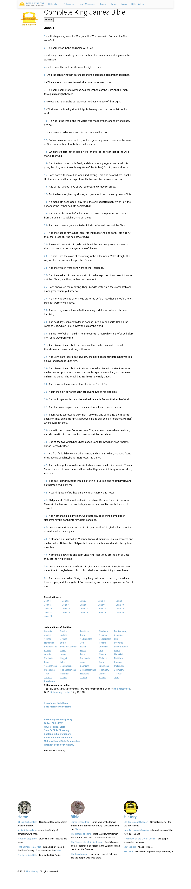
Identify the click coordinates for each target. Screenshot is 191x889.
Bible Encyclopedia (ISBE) (58, 719)
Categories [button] (69, 4)
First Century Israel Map (29, 847)
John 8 (83, 604)
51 (45, 578)
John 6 (47, 604)
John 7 (65, 604)
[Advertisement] (29, 69)
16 (45, 186)
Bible (75, 817)
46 (45, 515)
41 (45, 453)
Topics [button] (103, 4)
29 (45, 321)
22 (45, 244)
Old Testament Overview (136, 822)
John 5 (119, 601)
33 (45, 368)
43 (45, 480)
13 (45, 151)
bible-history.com (122, 688)
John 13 (84, 608)
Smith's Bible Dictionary (56, 730)
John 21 (48, 616)
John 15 (120, 608)
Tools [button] (114, 4)
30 (45, 333)
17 (45, 194)
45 (45, 500)
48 (45, 539)
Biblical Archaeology (27, 822)
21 (45, 232)
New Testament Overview (136, 830)
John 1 (47, 601)
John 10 (120, 604)
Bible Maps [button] (54, 4)
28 (45, 310)
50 (45, 566)
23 (45, 256)
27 (45, 298)
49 (45, 554)
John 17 (66, 612)
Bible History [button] (137, 4)
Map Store (129, 851)
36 (45, 399)
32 (45, 356)
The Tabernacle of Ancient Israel (87, 842)
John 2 (65, 601)
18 (45, 201)
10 (45, 120)
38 (45, 414)
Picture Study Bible (27, 838)
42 (45, 465)
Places (78, 829)
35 (45, 391)
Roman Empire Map (80, 822)
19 (45, 213)
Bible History (31, 871)
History (130, 817)
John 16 (48, 612)
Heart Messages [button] (87, 4)
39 (45, 430)
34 (45, 384)
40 (45, 441)
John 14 (102, 608)
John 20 (120, 612)
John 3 (83, 601)
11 (45, 132)
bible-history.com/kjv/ (61, 692)
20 (45, 225)
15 (45, 175)
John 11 (48, 608)
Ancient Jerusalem (26, 830)
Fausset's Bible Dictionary (58, 737)
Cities (58, 850)
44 (45, 492)
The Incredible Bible (27, 855)
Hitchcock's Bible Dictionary (59, 745)
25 (45, 275)
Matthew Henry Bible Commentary (62, 741)
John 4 (101, 601)
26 (45, 287)
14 (45, 163)
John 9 (101, 604)
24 (45, 267)
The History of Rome (81, 834)
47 (45, 527)
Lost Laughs (130, 847)
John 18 (84, 612)
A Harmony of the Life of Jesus (139, 838)
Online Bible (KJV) (53, 723)
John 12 (66, 608)
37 (45, 407)
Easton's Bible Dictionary (57, 734)
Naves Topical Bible (54, 727)
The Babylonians (79, 854)
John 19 (102, 612)
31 (45, 345)
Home (22, 817)
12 (45, 140)
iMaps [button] (124, 4)
